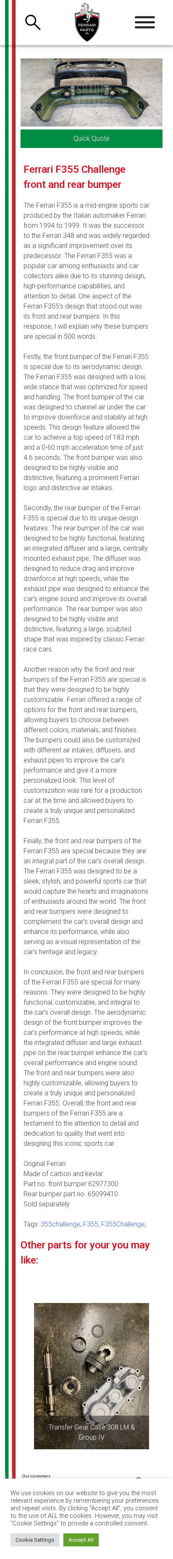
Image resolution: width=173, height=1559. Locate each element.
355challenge (60, 1224)
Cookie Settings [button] (35, 1540)
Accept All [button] (81, 1540)
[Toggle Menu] (145, 22)
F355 (90, 1224)
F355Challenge (123, 1224)
